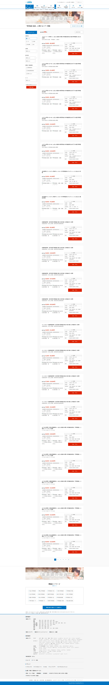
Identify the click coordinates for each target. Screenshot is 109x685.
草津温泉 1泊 (51, 597)
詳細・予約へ (75, 53)
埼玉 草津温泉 (70, 594)
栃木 (42, 621)
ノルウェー (70, 642)
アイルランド (48, 642)
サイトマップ (79, 680)
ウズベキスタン (79, 639)
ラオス (69, 639)
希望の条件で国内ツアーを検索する (53, 607)
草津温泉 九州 (69, 597)
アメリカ (40, 648)
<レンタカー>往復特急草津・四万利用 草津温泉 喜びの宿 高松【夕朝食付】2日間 (60, 324)
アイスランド (47, 643)
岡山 (45, 625)
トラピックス (29, 666)
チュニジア (50, 647)
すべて (28, 38)
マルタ (40, 642)
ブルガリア (56, 644)
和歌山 (54, 624)
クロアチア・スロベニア (69, 643)
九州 (34, 628)
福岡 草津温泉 (51, 594)
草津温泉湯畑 (60, 597)
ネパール (55, 639)
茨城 (40, 621)
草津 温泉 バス (33, 600)
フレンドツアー (52, 666)
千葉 (53, 621)
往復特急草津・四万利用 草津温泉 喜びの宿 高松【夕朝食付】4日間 (57, 273)
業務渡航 (39, 673)
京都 (42, 624)
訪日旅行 (45, 673)
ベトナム (73, 638)
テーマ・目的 (35, 660)
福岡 (40, 628)
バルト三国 (57, 642)
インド (51, 639)
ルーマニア (51, 644)
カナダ (44, 648)
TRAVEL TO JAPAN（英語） (32, 675)
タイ (70, 638)
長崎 (45, 628)
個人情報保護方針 (48, 680)
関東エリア (42, 9)
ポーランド (46, 644)
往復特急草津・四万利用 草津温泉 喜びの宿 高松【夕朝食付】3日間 (57, 247)
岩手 (42, 620)
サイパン (44, 652)
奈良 (48, 624)
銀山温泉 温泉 (70, 600)
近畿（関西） (35, 624)
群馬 (45, 621)
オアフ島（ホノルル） (43, 651)
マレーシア (66, 638)
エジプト (40, 647)
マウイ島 (54, 651)
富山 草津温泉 (42, 597)
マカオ (46, 638)
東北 (34, 620)
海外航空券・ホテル (30, 656)
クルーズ (28, 660)
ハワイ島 (49, 651)
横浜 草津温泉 (33, 597)
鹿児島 (57, 628)
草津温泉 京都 (61, 600)
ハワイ (34, 651)
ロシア (53, 642)
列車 (34, 41)
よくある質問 (68, 2)
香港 (42, 638)
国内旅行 (33, 9)
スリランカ (60, 639)
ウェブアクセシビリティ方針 (70, 680)
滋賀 (40, 624)
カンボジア (78, 638)
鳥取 (40, 625)
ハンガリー (77, 643)
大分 (51, 628)
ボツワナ (68, 647)
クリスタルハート (38, 666)
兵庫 (51, 624)
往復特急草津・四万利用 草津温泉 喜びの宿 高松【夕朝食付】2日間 (57, 222)
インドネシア (46, 639)
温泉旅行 (37, 9)
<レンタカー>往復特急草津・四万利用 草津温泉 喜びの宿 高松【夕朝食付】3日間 (60, 350)
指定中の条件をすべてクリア (32, 84)
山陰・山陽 (35, 625)
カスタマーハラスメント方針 (58, 680)
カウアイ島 (59, 651)
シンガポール (60, 638)
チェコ (63, 643)
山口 (51, 625)
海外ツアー (28, 638)
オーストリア (58, 643)
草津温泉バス (42, 600)
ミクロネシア (35, 652)
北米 (34, 648)
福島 (53, 620)
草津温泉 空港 (70, 590)
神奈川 (57, 621)
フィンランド (41, 643)
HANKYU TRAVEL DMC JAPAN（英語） (59, 673)
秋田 (48, 620)
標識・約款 (36, 680)
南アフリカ (55, 647)
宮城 (45, 620)
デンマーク (65, 642)
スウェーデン (76, 642)
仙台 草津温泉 (33, 590)
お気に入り (80, 2)
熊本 (48, 628)
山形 (51, 620)
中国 (51, 638)
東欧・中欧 (53, 643)
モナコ (44, 642)
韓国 (49, 638)
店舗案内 (72, 2)
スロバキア (41, 644)
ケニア (72, 647)
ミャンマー (65, 639)
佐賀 (42, 628)
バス (28, 41)
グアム (40, 652)
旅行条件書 (42, 680)
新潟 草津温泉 (42, 594)
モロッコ (44, 647)
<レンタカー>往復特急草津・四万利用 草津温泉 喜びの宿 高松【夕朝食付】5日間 (60, 401)
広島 (48, 625)
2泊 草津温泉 (32, 594)
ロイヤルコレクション (63, 666)
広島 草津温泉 (61, 590)
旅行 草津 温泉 (60, 594)
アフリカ (35, 647)
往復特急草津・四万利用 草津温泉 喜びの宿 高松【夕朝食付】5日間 (57, 299)
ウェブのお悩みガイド (61, 2)
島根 (42, 625)
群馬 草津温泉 (51, 600)
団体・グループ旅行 (30, 673)
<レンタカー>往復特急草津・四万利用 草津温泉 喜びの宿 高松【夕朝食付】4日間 (60, 376)
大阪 (45, 624)
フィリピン (41, 639)
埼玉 (48, 621)
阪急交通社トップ (28, 9)
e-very (45, 666)
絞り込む (32, 87)
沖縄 (34, 629)
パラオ (48, 652)
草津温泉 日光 (51, 590)
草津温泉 (46, 9)
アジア (34, 638)
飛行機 (28, 44)
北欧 (61, 642)
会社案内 (30, 680)
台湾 (40, 638)
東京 (51, 621)
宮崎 (53, 628)
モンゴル (55, 638)
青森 (40, 620)
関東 (34, 621)
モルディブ (74, 639)
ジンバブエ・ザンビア (62, 647)
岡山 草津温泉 (42, 590)
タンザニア (77, 647)
